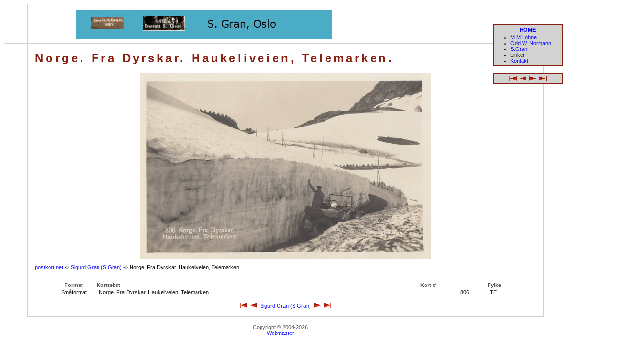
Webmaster (280, 333)
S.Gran (518, 49)
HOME (528, 29)
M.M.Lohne (523, 37)
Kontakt (519, 60)
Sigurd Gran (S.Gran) (96, 267)
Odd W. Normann (530, 43)
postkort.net (49, 267)
